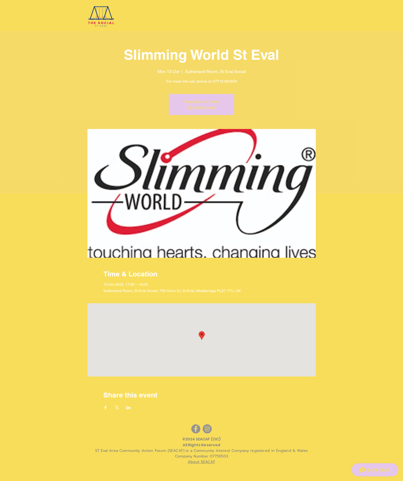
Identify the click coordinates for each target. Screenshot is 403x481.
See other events (201, 107)
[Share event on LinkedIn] (128, 407)
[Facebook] (195, 428)
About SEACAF (201, 462)
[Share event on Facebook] (105, 407)
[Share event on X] (117, 407)
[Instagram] (207, 428)
